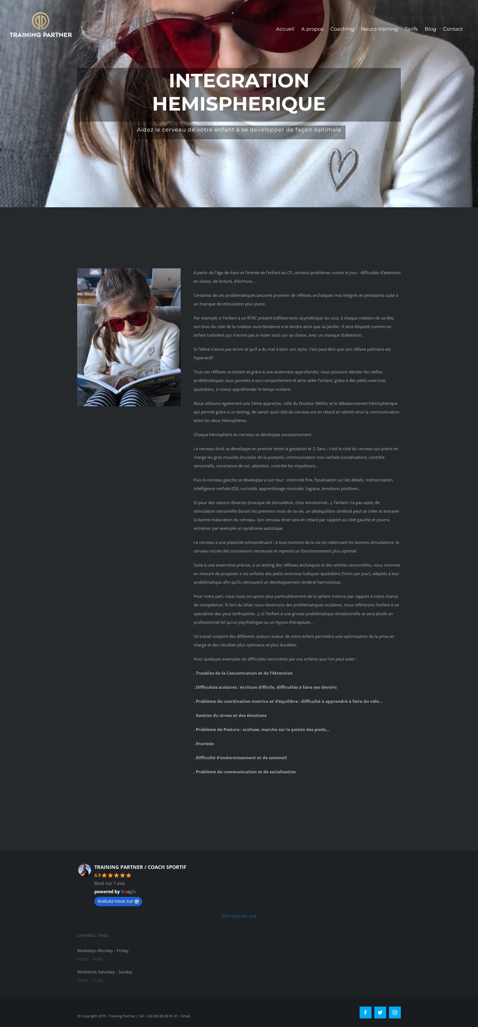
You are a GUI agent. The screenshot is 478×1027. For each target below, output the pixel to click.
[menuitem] (285, 29)
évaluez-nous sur (115, 901)
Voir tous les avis (239, 916)
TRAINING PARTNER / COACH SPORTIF (140, 867)
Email (185, 1015)
